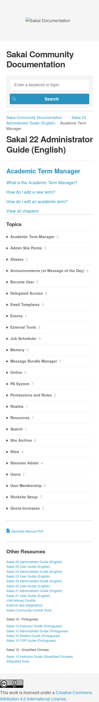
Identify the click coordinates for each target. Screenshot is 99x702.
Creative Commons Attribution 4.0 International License (46, 695)
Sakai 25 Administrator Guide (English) (34, 561)
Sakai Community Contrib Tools (28, 610)
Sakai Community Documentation (34, 117)
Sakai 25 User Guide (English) (28, 566)
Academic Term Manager (43, 170)
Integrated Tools (17, 661)
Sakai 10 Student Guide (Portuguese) (33, 635)
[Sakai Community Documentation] (48, 20)
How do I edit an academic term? (37, 201)
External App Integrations (24, 605)
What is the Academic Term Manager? (41, 182)
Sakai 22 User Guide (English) (28, 586)
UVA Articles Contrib (20, 600)
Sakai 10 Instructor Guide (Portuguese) (34, 626)
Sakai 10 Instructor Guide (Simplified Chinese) (39, 656)
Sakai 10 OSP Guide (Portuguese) (31, 640)
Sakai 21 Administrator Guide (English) (34, 590)
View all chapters (22, 211)
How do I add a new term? (30, 192)
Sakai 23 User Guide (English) (28, 576)
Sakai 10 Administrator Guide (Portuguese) (37, 631)
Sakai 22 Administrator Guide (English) (46, 120)
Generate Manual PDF (27, 531)
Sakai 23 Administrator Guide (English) (34, 571)
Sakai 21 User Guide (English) (28, 595)
